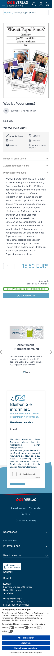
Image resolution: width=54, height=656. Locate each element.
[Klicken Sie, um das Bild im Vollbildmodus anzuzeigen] (26, 60)
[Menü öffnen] (3, 4)
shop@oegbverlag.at (12, 598)
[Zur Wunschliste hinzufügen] (6, 111)
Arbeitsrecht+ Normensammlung (26, 346)
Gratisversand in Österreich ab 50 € (26, 289)
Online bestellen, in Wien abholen (26, 508)
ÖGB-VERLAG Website (26, 520)
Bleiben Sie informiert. (21, 407)
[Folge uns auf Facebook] (26, 566)
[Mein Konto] (41, 4)
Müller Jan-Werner (17, 127)
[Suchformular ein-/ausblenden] (34, 4)
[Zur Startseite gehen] (17, 4)
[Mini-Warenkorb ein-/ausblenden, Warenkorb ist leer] (48, 4)
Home (7, 12)
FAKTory (26, 514)
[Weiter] (51, 352)
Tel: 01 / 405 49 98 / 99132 (16, 601)
